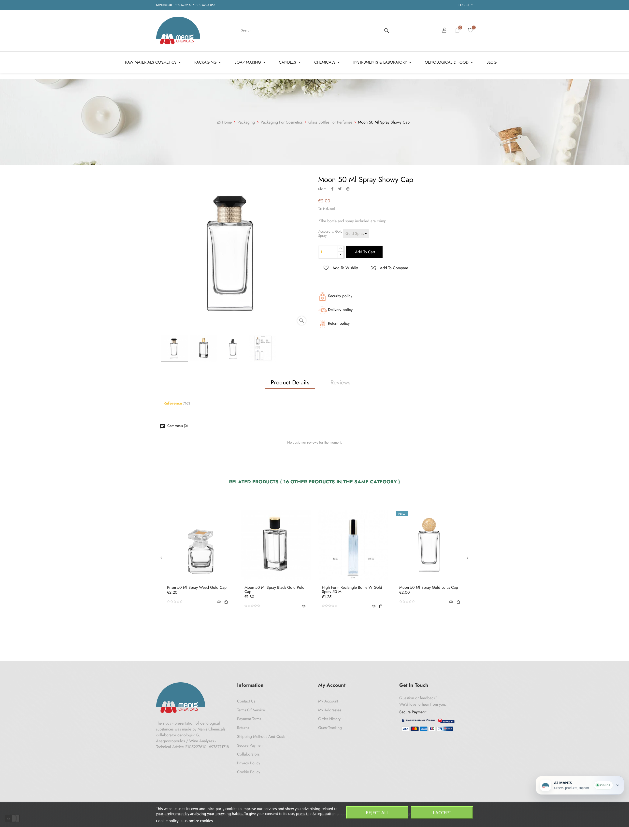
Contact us (246, 701)
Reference (172, 403)
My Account (328, 701)
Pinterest (348, 188)
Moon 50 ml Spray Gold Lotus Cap (428, 587)
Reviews (340, 382)
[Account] (444, 31)
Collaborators (248, 754)
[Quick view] (218, 601)
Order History (329, 719)
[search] (386, 30)
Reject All (377, 812)
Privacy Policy (248, 763)
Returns (243, 727)
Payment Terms (249, 719)
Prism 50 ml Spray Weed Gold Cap (197, 587)
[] (226, 601)
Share (332, 188)
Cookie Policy (248, 772)
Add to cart (364, 252)
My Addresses (329, 710)
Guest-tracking (330, 727)
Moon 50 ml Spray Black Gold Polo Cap (274, 589)
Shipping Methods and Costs (261, 736)
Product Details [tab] (290, 382)
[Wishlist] (470, 30)
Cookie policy (167, 820)
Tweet (340, 188)
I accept (442, 812)
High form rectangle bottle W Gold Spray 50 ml (352, 589)
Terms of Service (251, 710)
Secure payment (250, 745)
